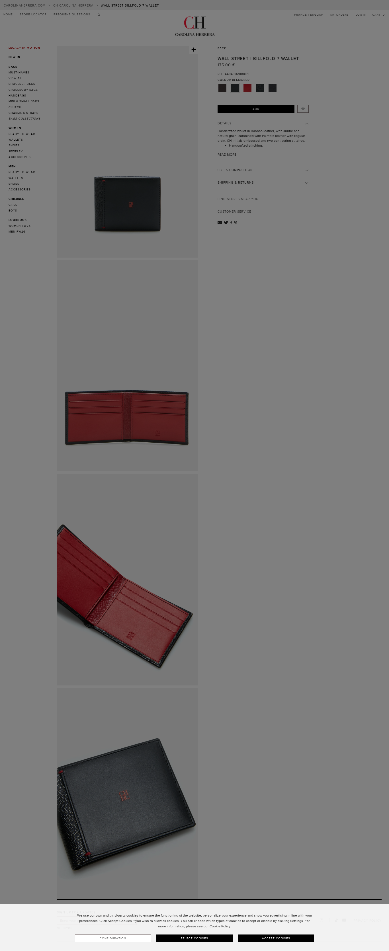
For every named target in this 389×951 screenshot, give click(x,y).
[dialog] (194, 927)
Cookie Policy (220, 926)
